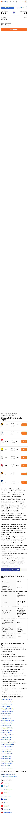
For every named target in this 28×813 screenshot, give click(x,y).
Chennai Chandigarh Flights (7, 746)
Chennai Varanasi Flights (6, 737)
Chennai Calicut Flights (6, 756)
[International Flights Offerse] (16, 2)
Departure (3, 17)
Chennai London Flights (6, 739)
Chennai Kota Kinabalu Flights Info (10, 569)
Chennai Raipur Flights (6, 758)
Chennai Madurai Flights (6, 704)
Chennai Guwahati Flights (6, 727)
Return (25, 17)
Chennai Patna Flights (6, 732)
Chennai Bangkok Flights (6, 730)
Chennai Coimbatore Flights (7, 701)
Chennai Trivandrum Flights (7, 723)
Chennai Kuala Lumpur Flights (7, 761)
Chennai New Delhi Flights (7, 753)
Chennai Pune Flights (5, 706)
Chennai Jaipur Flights (6, 725)
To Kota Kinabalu (23, 11)
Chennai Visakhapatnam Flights (8, 742)
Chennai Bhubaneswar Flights (7, 744)
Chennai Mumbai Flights (6, 699)
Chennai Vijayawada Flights (7, 734)
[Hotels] (13, 2)
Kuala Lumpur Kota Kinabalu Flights (9, 776)
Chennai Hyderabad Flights (7, 708)
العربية (22, 1)
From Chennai (4, 11)
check (24, 424)
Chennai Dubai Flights (6, 718)
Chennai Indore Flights (6, 751)
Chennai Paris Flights (5, 765)
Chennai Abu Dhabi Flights (7, 763)
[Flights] (10, 2)
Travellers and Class (6, 23)
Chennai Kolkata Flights (6, 713)
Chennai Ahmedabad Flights (7, 720)
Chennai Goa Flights (5, 716)
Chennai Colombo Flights (6, 768)
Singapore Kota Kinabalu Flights (8, 774)
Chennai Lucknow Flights (6, 749)
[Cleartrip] (5, 2)
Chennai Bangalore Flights (7, 711)
